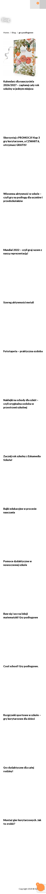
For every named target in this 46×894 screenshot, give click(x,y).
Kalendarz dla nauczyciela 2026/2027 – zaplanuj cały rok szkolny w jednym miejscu (21, 85)
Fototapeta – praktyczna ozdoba (23, 351)
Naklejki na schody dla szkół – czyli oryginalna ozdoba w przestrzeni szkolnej (20, 404)
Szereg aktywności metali (18, 302)
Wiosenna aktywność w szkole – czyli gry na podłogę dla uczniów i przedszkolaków (23, 197)
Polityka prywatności (11, 881)
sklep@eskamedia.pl (12, 870)
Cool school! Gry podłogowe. (20, 666)
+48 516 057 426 (11, 867)
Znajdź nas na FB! (10, 875)
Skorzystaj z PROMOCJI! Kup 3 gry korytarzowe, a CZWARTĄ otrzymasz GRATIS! (21, 141)
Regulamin (6, 878)
